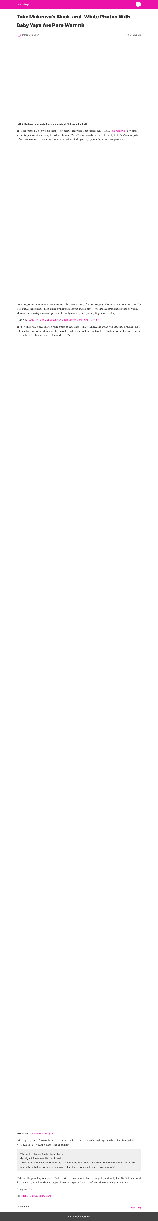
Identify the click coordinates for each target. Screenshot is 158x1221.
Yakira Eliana (45, 1195)
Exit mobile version (79, 1216)
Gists (31, 1189)
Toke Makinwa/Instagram (40, 1133)
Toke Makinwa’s (118, 130)
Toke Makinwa (30, 1195)
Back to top (136, 1207)
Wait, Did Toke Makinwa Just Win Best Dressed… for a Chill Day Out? (64, 319)
